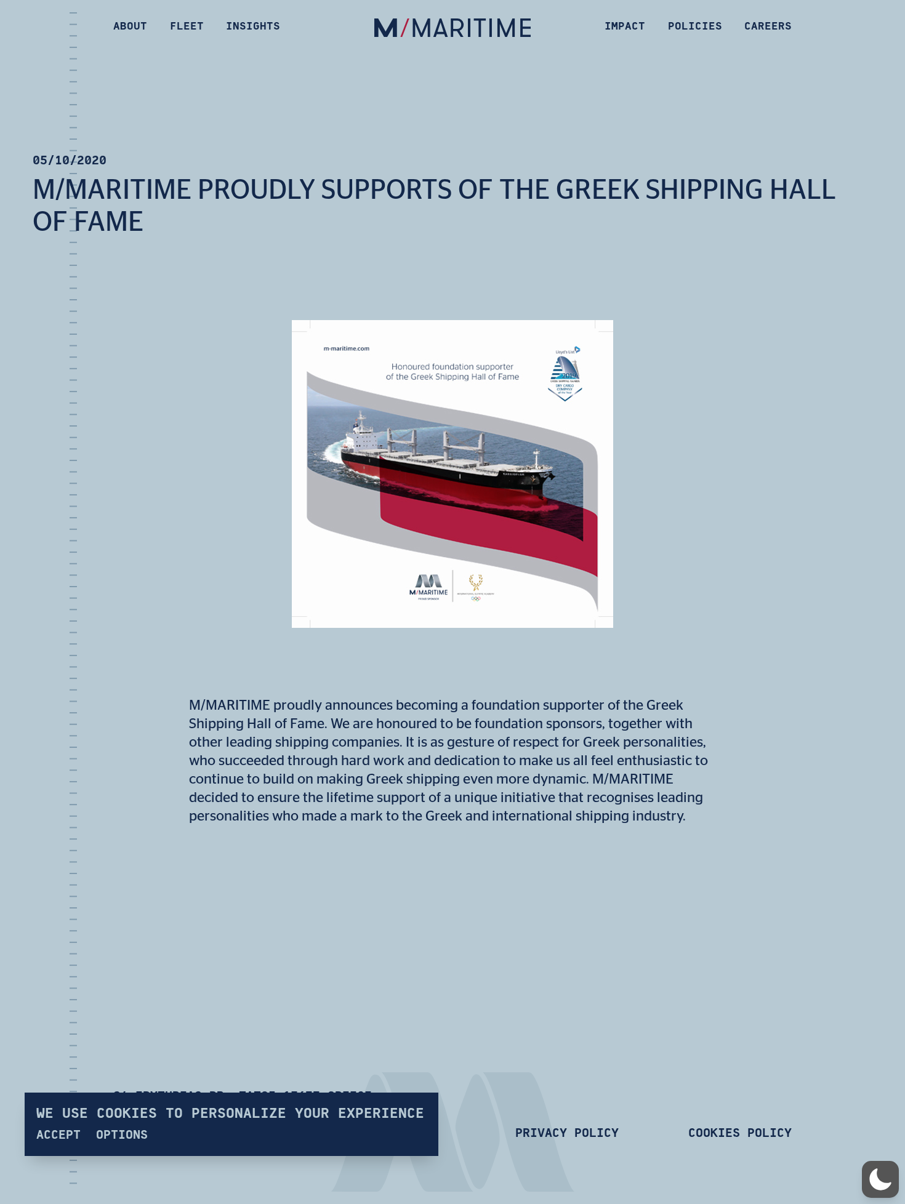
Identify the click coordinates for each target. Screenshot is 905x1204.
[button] (880, 1179)
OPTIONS (122, 1134)
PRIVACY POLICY (567, 1133)
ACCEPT (58, 1134)
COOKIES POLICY (740, 1133)
